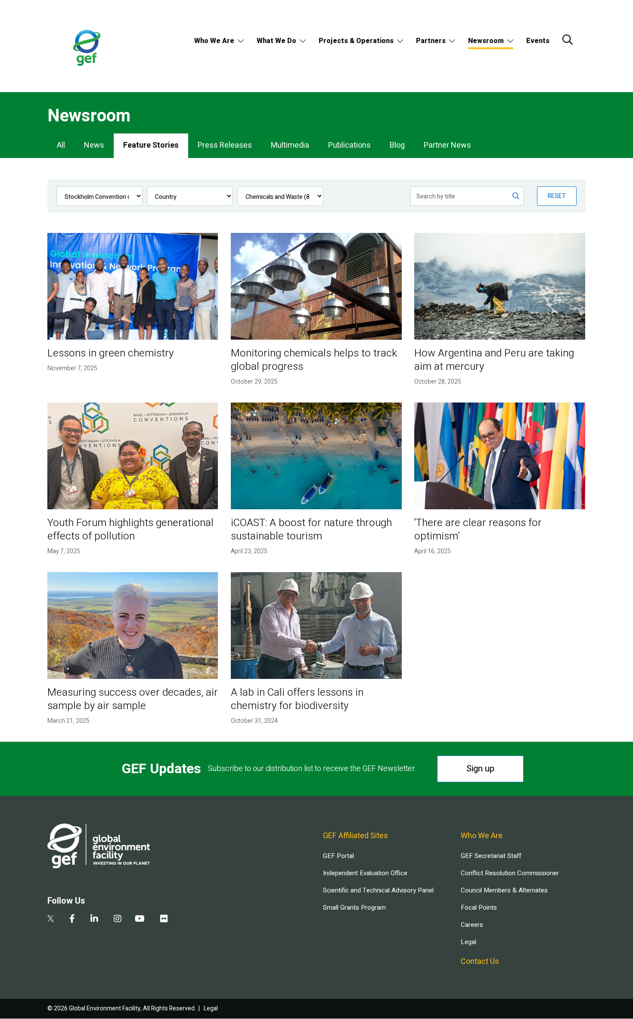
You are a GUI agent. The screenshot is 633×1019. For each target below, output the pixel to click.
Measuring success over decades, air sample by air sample (132, 699)
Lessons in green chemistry (110, 353)
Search (567, 39)
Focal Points (479, 907)
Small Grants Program (354, 907)
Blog (397, 145)
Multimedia (290, 145)
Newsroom (486, 41)
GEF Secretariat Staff (491, 856)
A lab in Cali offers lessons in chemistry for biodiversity (297, 699)
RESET (557, 196)
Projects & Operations (356, 41)
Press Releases (225, 145)
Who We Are (214, 41)
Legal (468, 942)
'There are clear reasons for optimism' (478, 529)
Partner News (447, 145)
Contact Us (480, 961)
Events (537, 41)
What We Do (276, 41)
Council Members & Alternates (504, 890)
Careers (472, 924)
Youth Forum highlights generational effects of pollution (130, 529)
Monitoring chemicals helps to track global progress (314, 360)
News (94, 145)
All (61, 145)
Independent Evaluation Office (365, 873)
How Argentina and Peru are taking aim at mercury (494, 360)
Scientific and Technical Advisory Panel (378, 890)
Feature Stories (151, 145)
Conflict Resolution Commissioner (510, 873)
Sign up (480, 768)
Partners (431, 41)
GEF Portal (338, 856)
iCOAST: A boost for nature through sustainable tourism (311, 529)
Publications (349, 145)
